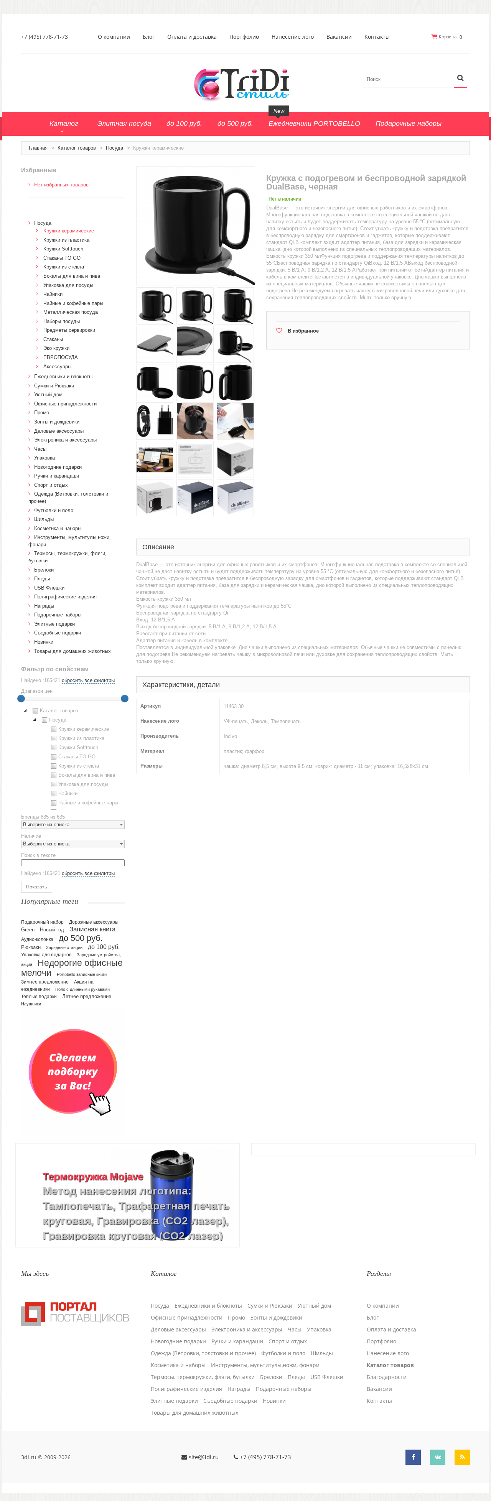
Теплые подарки (39, 996)
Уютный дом (48, 394)
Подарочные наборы (57, 615)
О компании (114, 36)
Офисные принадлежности (65, 404)
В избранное (303, 331)
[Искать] (460, 78)
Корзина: (448, 36)
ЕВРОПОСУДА (60, 357)
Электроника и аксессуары (65, 440)
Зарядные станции (64, 947)
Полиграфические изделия (65, 597)
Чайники (53, 294)
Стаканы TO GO (62, 258)
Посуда (114, 148)
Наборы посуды (61, 321)
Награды (44, 606)
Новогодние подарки (58, 467)
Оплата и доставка (192, 36)
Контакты (377, 36)
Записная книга (92, 929)
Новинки (43, 642)
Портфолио (244, 36)
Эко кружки (56, 348)
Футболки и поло (53, 510)
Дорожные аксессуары (94, 922)
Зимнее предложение (45, 982)
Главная (38, 148)
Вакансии (339, 36)
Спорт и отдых (51, 485)
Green (28, 930)
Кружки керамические (68, 231)
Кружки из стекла (63, 267)
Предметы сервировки (69, 330)
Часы (40, 449)
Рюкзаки (31, 947)
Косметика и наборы (57, 528)
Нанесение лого (293, 36)
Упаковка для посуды (68, 285)
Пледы (42, 579)
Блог (149, 36)
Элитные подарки (54, 624)
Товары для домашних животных (72, 651)
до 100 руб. (104, 946)
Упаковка (44, 458)
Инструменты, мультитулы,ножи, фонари (265, 1365)
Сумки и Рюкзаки (54, 386)
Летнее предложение (86, 996)
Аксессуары (57, 366)
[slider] (21, 698)
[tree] (73, 758)
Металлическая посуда (70, 312)
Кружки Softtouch (63, 249)
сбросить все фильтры (88, 680)
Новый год (52, 930)
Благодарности (387, 1377)
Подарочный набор (42, 922)
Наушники (31, 1004)
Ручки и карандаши (56, 476)
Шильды (44, 519)
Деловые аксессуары (59, 431)
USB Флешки (49, 588)
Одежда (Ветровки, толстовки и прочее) (203, 1353)
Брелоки (44, 570)
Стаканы (53, 339)
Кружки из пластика (66, 240)
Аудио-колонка (37, 939)
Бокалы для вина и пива (71, 276)
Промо (41, 412)
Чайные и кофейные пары (73, 303)
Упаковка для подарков (46, 954)
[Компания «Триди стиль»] (245, 83)
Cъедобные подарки (57, 633)
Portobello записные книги (82, 974)
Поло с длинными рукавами (82, 989)
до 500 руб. (81, 938)
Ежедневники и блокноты (63, 376)
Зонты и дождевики (56, 422)
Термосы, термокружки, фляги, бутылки (203, 1377)
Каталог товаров (77, 148)
